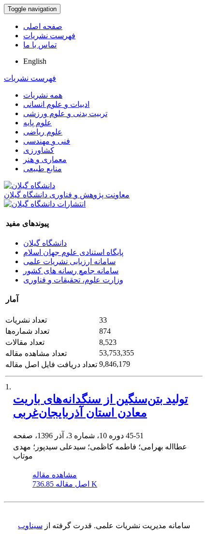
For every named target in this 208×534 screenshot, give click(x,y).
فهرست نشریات (49, 35)
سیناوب (30, 525)
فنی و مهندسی (46, 141)
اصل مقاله (64, 484)
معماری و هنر (45, 159)
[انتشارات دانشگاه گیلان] (45, 204)
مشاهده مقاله (54, 475)
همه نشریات (42, 95)
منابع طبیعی (42, 168)
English (34, 61)
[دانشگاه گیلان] (29, 185)
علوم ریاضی (42, 132)
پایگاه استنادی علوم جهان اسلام (73, 252)
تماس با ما (40, 45)
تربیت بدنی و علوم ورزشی (65, 113)
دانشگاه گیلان (45, 243)
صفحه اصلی (42, 26)
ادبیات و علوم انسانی (56, 104)
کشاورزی (38, 150)
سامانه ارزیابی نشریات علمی (69, 261)
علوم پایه (37, 123)
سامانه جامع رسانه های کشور (71, 271)
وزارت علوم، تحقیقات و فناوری (73, 280)
